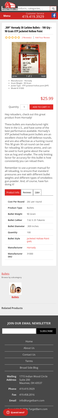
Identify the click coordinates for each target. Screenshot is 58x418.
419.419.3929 (33, 16)
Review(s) (27, 37)
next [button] (43, 76)
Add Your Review (42, 37)
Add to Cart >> (41, 106)
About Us (29, 348)
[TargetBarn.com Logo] (10, 6)
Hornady (31, 247)
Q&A (37, 192)
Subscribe (46, 331)
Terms (29, 361)
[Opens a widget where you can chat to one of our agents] (15, 412)
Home (29, 341)
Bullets (5, 273)
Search (53, 8)
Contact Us (29, 354)
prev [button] (14, 76)
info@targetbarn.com (31, 400)
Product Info (12, 192)
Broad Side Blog (29, 367)
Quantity (14, 107)
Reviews (27, 192)
